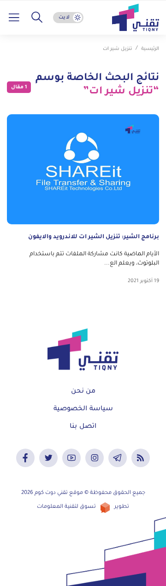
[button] (37, 18)
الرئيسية (150, 49)
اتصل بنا (83, 427)
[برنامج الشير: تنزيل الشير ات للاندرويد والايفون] (83, 169)
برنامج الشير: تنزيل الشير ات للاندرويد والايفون (93, 237)
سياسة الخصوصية (83, 409)
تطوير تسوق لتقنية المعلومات (83, 507)
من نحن (83, 391)
